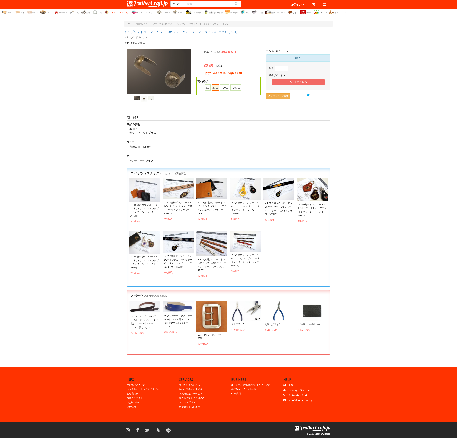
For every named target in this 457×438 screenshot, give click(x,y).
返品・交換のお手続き (190, 389)
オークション (340, 12)
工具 (77, 12)
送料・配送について (279, 51)
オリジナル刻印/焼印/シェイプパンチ (250, 384)
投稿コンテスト (135, 398)
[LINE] (168, 430)
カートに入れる (298, 82)
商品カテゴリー (143, 23)
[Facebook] (138, 430)
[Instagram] (129, 430)
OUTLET (323, 12)
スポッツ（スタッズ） (119, 12)
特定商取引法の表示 (189, 406)
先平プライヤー (239, 324)
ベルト (35, 12)
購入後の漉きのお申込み (192, 398)
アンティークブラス (222, 23)
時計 (248, 12)
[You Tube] (159, 430)
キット (10, 12)
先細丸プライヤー (274, 324)
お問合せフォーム (299, 390)
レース (49, 12)
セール (309, 12)
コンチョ (166, 12)
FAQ (291, 385)
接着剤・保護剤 (216, 12)
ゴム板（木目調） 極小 (310, 324)
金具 (100, 12)
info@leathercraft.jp (301, 400)
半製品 (260, 12)
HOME (130, 23)
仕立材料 (234, 12)
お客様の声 (132, 393)
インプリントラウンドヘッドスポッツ (193, 23)
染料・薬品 (196, 12)
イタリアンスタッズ (146, 12)
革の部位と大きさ (136, 384)
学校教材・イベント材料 (244, 389)
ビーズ (181, 12)
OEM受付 (236, 393)
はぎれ (295, 12)
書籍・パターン (278, 12)
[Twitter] (148, 430)
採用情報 (131, 406)
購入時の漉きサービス (190, 393)
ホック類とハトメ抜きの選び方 (143, 389)
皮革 (22, 12)
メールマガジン (187, 402)
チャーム (63, 12)
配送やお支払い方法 (189, 384)
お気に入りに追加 (279, 95)
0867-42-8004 (298, 395)
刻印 (88, 12)
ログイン (296, 4)
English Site (133, 402)
